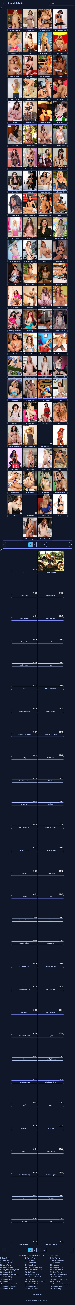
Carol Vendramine (60, 238)
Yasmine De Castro (50, 734)
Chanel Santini (51, 850)
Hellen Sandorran (30, 215)
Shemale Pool (33, 1282)
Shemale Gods (32, 1259)
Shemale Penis (58, 1275)
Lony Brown (45, 331)
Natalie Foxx (45, 516)
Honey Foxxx (15, 308)
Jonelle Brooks (51, 965)
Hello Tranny (57, 1271)
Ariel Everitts (45, 446)
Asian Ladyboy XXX (34, 1275)
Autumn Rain (30, 30)
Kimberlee (50, 757)
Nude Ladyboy (8, 1266)
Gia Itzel (24, 896)
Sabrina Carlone (45, 99)
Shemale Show (58, 1266)
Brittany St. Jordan (60, 377)
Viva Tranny (57, 1287)
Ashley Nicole (45, 469)
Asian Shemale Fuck (10, 1282)
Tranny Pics (31, 1256)
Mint (50, 1220)
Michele (24, 1220)
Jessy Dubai (51, 1150)
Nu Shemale (32, 1271)
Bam (45, 146)
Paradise (60, 446)
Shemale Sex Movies (10, 1285)
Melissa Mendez (24, 1035)
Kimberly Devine (45, 123)
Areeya (60, 215)
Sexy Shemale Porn (60, 1278)
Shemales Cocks (8, 1280)
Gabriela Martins (60, 284)
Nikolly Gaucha (24, 827)
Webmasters (37, 1293)
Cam (60, 400)
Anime (15, 377)
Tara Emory (30, 123)
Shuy (24, 757)
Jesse (50, 665)
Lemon (60, 469)
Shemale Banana (34, 1285)
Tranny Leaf (57, 1280)
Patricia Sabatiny (30, 354)
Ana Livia (60, 308)
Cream (24, 873)
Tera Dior (45, 377)
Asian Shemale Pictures (36, 1280)
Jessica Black (30, 284)
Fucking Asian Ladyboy (11, 1273)
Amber (15, 169)
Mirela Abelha (50, 711)
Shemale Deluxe (8, 1287)
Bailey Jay (60, 123)
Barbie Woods (30, 446)
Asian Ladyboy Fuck (35, 1266)
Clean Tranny (32, 1263)
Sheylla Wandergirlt (15, 261)
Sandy (45, 169)
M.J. (24, 688)
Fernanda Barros (60, 30)
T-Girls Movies (7, 1261)
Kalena (60, 516)
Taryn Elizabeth (45, 539)
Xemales (56, 1263)
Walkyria (24, 1012)
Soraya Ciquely (24, 919)
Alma (15, 123)
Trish (24, 572)
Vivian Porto (24, 850)
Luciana (30, 192)
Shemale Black (58, 1268)
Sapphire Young (24, 1173)
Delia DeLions (15, 53)
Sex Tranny (56, 1261)
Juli (45, 238)
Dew (30, 53)
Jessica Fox (15, 492)
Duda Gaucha (45, 400)
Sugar (51, 1035)
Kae (24, 1104)
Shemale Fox (7, 1278)
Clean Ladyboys (7, 1259)
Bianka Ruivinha (50, 1081)
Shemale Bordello (59, 1285)
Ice (15, 284)
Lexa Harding (50, 1012)
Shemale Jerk (7, 1271)
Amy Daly (24, 642)
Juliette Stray (15, 238)
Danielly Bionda (51, 1058)
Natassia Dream (50, 827)
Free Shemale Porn (35, 1273)
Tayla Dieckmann (60, 354)
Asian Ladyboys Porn (60, 1273)
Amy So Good (15, 76)
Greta (60, 423)
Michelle (60, 53)
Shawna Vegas (45, 30)
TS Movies (31, 1278)
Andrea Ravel (15, 215)
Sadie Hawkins (30, 377)
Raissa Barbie (30, 99)
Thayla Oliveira (51, 572)
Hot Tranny (56, 1256)
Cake (15, 354)
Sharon (30, 307)
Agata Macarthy (50, 688)
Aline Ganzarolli (15, 469)
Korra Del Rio (15, 192)
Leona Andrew (24, 942)
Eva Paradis (60, 261)
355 (44, 544)
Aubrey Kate (51, 873)
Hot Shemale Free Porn (61, 1282)
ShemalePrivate (15, 3)
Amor (51, 1104)
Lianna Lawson (60, 331)
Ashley (30, 238)
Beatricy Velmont (45, 215)
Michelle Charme (45, 53)
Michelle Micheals (15, 446)
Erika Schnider (51, 988)
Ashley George (45, 192)
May (60, 169)
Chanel (60, 76)
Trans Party (7, 1263)
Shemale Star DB (33, 1261)
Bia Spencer (51, 942)
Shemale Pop (7, 1275)
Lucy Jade (24, 595)
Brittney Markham (15, 331)
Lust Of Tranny (33, 1287)
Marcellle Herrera (30, 261)
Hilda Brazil (50, 780)
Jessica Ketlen (24, 665)
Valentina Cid (45, 492)
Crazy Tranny (6, 1256)
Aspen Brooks (45, 76)
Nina (45, 284)
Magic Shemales (58, 1259)
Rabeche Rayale (24, 711)
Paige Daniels (60, 99)
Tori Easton (24, 803)
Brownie (24, 1197)
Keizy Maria (24, 1127)
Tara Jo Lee (45, 423)
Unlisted (15, 146)
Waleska (51, 1197)
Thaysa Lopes (30, 539)
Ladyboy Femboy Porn (11, 1268)
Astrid (24, 1150)
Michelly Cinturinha (24, 734)
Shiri (15, 516)
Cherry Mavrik (15, 30)
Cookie (30, 76)
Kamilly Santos (24, 780)
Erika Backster (60, 492)
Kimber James (50, 618)
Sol (51, 642)
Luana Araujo (29, 423)
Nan (50, 919)
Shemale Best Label (35, 1268)
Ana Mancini (15, 99)
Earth (45, 261)
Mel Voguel (30, 492)
